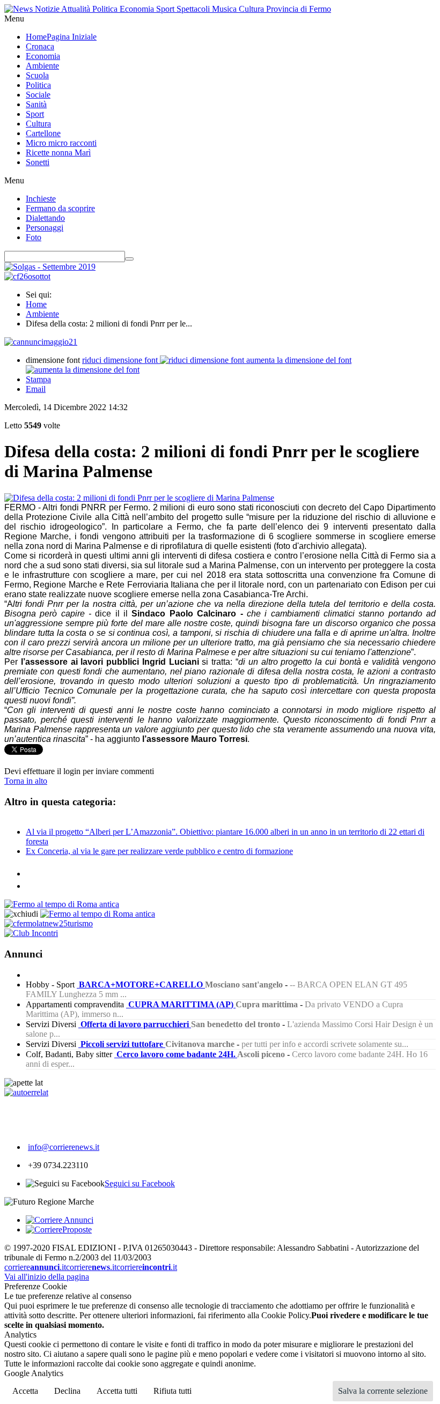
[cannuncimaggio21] (40, 341)
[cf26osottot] (27, 276)
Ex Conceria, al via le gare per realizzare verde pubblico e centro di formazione (159, 851)
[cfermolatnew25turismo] (48, 923)
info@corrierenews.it (63, 1147)
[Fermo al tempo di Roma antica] (61, 904)
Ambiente (42, 313)
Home (36, 304)
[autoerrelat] (26, 1092)
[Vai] (129, 259)
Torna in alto (25, 780)
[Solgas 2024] (50, 266)
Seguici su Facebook (140, 1183)
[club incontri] (31, 933)
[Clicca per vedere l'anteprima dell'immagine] (139, 497)
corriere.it (35, 1267)
